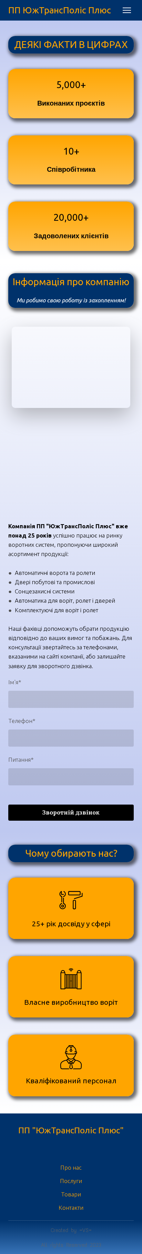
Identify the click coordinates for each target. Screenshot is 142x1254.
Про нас (71, 1167)
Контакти (71, 1207)
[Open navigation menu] (127, 10)
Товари (71, 1194)
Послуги (71, 1181)
